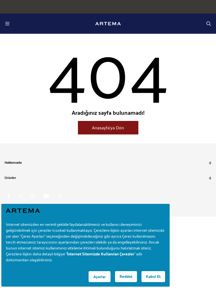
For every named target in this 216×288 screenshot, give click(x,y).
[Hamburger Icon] (7, 23)
